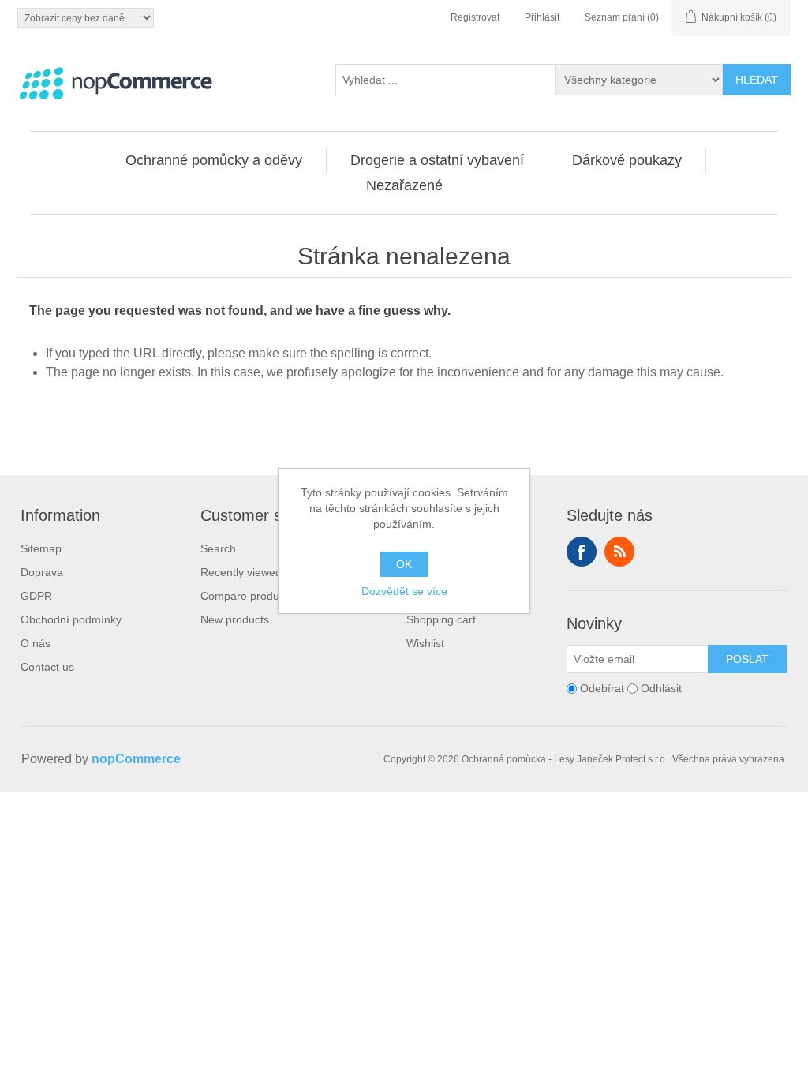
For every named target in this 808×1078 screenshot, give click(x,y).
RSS (619, 552)
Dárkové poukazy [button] (627, 160)
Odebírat (602, 688)
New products (234, 619)
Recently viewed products (264, 572)
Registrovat (475, 17)
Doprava (42, 572)
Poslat (747, 659)
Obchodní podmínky (71, 619)
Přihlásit (542, 17)
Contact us (47, 667)
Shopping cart (441, 619)
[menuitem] (214, 160)
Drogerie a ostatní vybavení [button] (437, 160)
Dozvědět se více (404, 591)
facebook (582, 552)
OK (404, 564)
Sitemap (41, 548)
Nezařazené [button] (404, 185)
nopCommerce (136, 758)
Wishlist (425, 643)
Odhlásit (661, 688)
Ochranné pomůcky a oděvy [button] (213, 160)
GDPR (36, 596)
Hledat (756, 79)
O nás (35, 643)
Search (218, 548)
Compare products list (255, 596)
